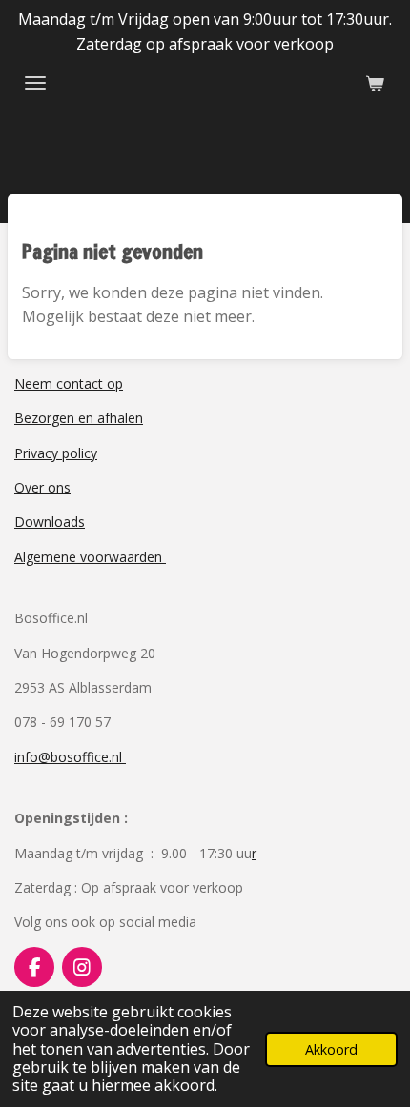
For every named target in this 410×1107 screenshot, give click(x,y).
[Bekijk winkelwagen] (375, 83)
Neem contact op (68, 383)
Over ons (42, 487)
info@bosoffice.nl (70, 757)
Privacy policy (55, 453)
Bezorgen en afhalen (78, 418)
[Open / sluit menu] (35, 83)
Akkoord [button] (331, 1049)
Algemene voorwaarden (90, 557)
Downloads (49, 522)
